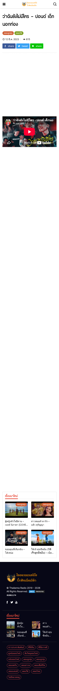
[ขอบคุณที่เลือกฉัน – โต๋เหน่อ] (16, 538)
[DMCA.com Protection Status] (37, 591)
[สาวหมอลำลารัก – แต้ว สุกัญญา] (42, 510)
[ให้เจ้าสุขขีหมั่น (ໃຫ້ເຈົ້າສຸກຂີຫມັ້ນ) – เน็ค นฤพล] (42, 538)
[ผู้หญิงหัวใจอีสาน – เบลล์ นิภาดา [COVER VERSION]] (16, 510)
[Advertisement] (29, 86)
